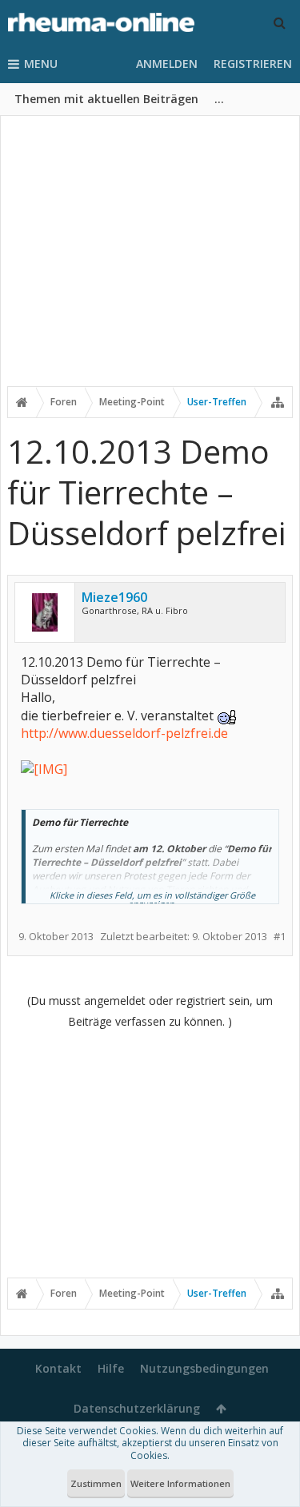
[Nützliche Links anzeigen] (277, 402)
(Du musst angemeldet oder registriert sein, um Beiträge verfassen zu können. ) (150, 1011)
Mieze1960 (114, 597)
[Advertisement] (150, 261)
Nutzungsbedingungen (204, 1368)
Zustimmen (96, 1483)
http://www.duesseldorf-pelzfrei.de (124, 733)
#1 (280, 936)
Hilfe (111, 1368)
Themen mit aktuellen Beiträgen (106, 98)
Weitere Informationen (180, 1483)
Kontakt (58, 1368)
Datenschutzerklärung (137, 1408)
